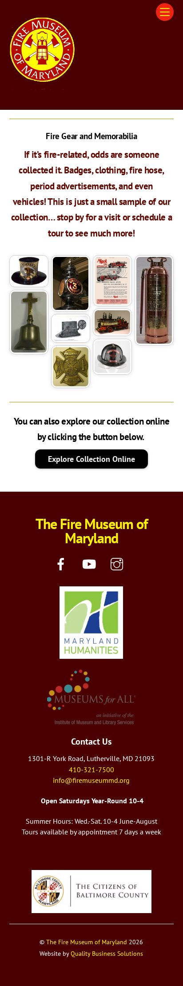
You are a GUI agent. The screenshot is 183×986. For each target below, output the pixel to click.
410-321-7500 (91, 769)
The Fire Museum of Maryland (86, 942)
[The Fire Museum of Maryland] (42, 86)
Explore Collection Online (91, 458)
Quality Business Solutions (107, 953)
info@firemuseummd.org (91, 780)
